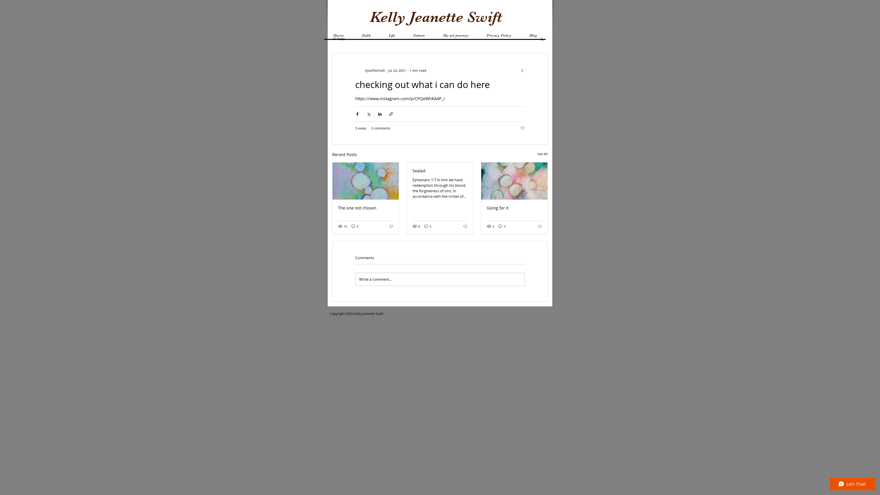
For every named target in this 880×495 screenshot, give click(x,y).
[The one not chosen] (366, 181)
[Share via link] (391, 114)
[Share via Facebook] (357, 114)
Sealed (418, 170)
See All (542, 154)
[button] (542, 39)
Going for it (498, 208)
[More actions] (522, 70)
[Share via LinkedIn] (380, 114)
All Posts (338, 39)
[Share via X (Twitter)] (368, 114)
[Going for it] (514, 181)
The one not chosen (357, 208)
